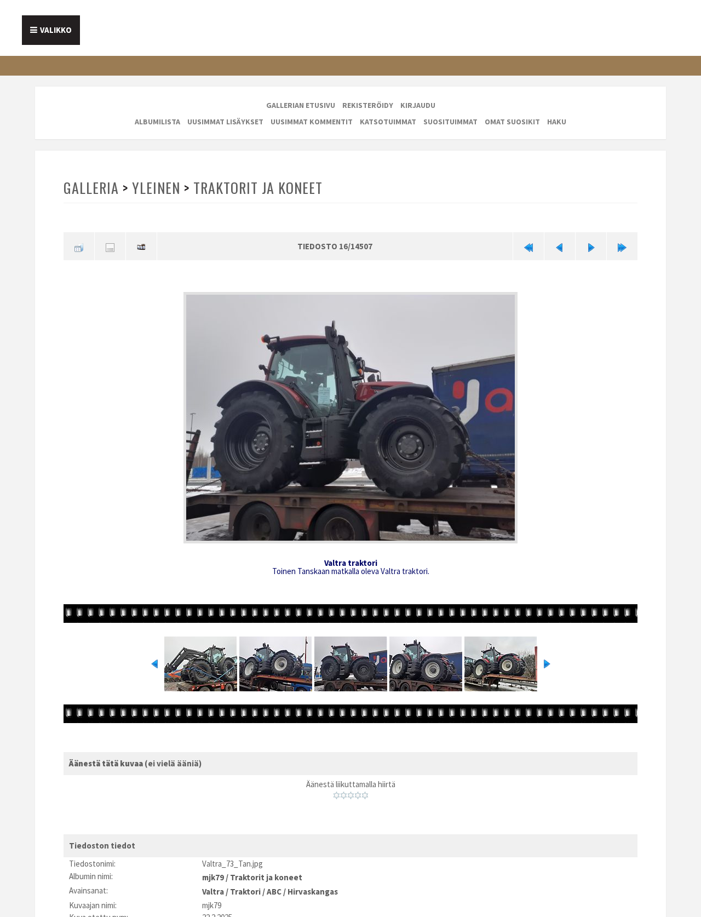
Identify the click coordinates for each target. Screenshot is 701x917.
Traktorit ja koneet (255, 187)
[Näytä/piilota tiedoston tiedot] (110, 245)
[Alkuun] (528, 245)
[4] (357, 792)
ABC (274, 885)
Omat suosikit (512, 122)
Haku (556, 122)
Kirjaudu (417, 105)
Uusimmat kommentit (312, 122)
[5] (365, 792)
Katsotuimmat (388, 122)
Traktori (245, 885)
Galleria (91, 187)
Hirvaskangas (313, 885)
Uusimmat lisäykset (225, 122)
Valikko (56, 30)
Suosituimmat (450, 122)
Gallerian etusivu (300, 105)
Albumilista (157, 122)
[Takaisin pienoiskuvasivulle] (79, 245)
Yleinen (155, 187)
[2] (343, 792)
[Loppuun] (622, 245)
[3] (350, 792)
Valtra (213, 885)
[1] (336, 792)
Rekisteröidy (367, 105)
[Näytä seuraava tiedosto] (591, 245)
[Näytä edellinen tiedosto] (560, 245)
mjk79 (213, 872)
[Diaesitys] (141, 245)
